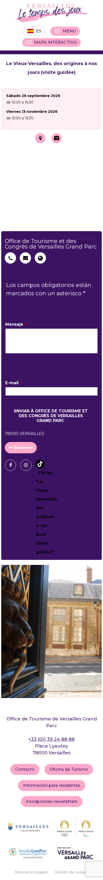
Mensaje (15, 324)
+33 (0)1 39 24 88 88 (51, 739)
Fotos (57, 138)
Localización (40, 138)
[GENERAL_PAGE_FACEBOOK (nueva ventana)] (12, 465)
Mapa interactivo (55, 42)
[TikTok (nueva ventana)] (43, 508)
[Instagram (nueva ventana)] (27, 465)
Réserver (23, 447)
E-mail (13, 382)
